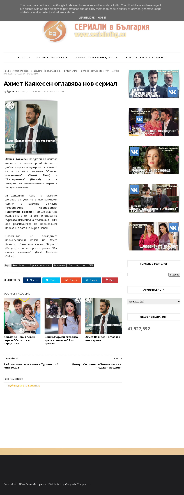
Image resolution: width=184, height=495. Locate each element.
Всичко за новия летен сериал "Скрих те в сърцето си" (19, 340)
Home (7, 71)
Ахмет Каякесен (21, 71)
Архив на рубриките (52, 57)
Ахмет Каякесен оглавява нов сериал (102, 338)
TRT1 (107, 71)
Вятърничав (70, 71)
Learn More (87, 17)
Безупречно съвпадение (47, 71)
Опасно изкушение (91, 71)
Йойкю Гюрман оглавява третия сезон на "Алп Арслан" (61, 340)
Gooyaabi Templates (77, 484)
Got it (102, 17)
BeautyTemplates (36, 484)
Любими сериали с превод (145, 57)
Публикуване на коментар (24, 385)
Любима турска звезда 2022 (95, 57)
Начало (23, 57)
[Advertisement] (63, 417)
